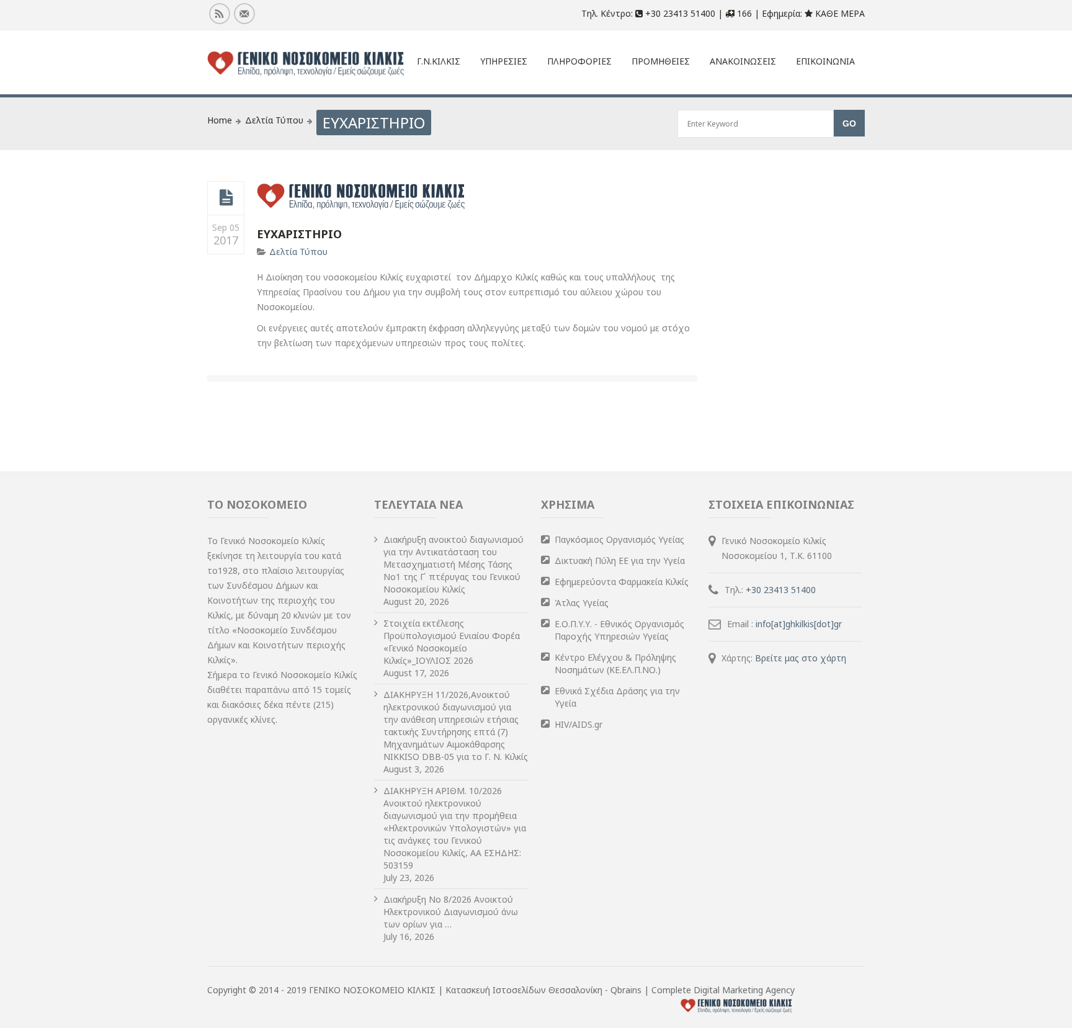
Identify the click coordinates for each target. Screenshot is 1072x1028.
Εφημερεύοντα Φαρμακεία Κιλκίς (622, 582)
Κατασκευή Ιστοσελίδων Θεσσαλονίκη (525, 990)
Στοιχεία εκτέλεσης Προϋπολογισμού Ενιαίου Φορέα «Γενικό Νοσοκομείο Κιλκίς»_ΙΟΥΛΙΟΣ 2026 (451, 641)
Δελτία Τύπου (274, 120)
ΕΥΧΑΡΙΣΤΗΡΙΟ (299, 233)
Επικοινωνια (825, 61)
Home (219, 120)
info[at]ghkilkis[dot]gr (799, 624)
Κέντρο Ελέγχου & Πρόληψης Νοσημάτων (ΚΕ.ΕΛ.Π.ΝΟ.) (615, 663)
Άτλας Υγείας (582, 603)
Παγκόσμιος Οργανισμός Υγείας (619, 539)
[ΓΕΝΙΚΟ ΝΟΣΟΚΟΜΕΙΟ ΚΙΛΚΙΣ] (305, 64)
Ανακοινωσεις (743, 61)
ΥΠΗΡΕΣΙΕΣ (503, 61)
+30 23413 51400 (781, 590)
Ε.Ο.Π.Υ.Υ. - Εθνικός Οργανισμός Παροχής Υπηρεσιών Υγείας (619, 630)
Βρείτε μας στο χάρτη (800, 658)
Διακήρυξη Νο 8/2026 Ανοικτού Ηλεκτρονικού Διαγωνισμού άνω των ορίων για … (450, 911)
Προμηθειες (661, 61)
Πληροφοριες (579, 61)
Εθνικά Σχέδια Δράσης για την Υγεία (617, 697)
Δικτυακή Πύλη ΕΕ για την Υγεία (620, 560)
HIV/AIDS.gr (578, 724)
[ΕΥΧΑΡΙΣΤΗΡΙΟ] (226, 198)
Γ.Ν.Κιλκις (438, 61)
